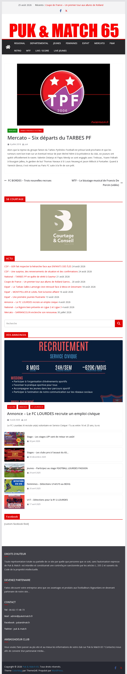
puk (26, 144)
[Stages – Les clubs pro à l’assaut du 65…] (14, 455)
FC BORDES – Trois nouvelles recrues (29, 180)
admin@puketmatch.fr (22, 616)
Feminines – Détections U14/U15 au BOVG (48, 484)
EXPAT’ (85, 43)
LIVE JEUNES (60, 50)
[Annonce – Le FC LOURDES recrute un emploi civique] (63, 371)
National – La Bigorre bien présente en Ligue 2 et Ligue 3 (33, 307)
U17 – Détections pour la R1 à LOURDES (47, 499)
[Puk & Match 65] (63, 23)
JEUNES (57, 43)
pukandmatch (23, 622)
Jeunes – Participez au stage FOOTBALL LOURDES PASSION (57, 468)
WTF (28, 50)
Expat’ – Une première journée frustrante (24, 297)
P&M (112, 43)
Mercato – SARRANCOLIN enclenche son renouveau (30, 312)
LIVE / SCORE (42, 50)
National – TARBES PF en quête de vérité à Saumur (30, 276)
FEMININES (71, 43)
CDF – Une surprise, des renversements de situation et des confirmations (41, 271)
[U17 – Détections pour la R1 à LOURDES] (14, 502)
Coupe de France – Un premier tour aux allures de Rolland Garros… (37, 281)
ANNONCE (23, 407)
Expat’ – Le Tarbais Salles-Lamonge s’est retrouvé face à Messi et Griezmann (43, 286)
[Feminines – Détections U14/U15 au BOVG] (14, 486)
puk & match (20, 628)
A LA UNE (11, 407)
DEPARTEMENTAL (39, 43)
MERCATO (99, 43)
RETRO (17, 50)
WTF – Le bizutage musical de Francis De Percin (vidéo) (95, 183)
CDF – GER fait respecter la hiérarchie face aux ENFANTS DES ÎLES (37, 266)
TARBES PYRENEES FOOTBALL (31, 131)
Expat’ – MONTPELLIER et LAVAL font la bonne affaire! (31, 291)
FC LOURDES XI (37, 407)
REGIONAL (19, 43)
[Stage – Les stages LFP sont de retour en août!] (14, 439)
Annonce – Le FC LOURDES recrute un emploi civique (31, 302)
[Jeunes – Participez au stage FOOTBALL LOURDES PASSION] (14, 470)
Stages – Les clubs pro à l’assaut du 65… (47, 452)
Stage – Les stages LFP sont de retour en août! (50, 436)
